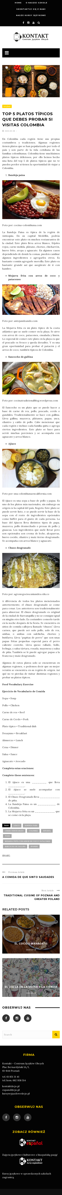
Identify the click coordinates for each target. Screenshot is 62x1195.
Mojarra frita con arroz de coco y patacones (27, 841)
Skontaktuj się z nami (31, 9)
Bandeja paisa (31, 825)
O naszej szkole (36, 3)
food (7, 836)
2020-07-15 (31, 950)
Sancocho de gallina (15, 846)
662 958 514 (19, 1080)
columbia (33, 831)
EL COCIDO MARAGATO (31, 943)
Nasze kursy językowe (31, 15)
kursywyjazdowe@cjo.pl (16, 1093)
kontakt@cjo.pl (10, 1086)
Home (18, 3)
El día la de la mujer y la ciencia (31, 986)
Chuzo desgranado (14, 831)
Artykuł (7, 106)
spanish (34, 846)
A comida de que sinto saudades (28, 877)
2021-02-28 (31, 993)
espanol (47, 831)
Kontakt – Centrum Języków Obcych (23, 1063)
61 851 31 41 (12, 1076)
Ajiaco (17, 825)
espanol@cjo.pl (11, 1089)
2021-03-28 (10, 131)
